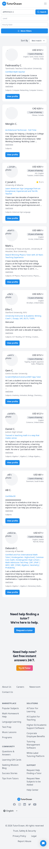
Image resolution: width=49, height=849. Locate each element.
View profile (12, 96)
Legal (33, 836)
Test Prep (6, 727)
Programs (7, 737)
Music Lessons (9, 732)
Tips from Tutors (10, 778)
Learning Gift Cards (11, 759)
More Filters (26, 31)
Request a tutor (24, 630)
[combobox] (17, 11)
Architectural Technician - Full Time (20, 130)
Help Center (32, 789)
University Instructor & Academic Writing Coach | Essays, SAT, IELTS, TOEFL (23, 317)
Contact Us (7, 692)
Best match (37, 40)
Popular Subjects (10, 708)
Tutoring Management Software (33, 744)
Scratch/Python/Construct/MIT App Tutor (23, 377)
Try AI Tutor (25, 668)
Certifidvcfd (10, 496)
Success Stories (9, 773)
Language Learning (11, 721)
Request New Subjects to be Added (34, 781)
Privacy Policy (19, 836)
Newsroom (34, 686)
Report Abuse (24, 841)
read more (9, 86)
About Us (6, 686)
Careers (20, 686)
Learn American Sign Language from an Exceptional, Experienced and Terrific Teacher (22, 191)
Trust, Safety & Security (24, 830)
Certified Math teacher (15, 72)
